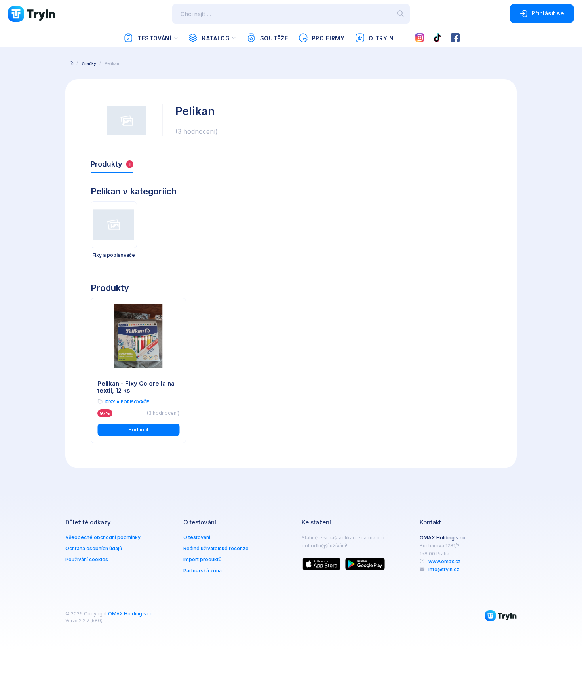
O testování (196, 537)
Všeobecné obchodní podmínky (103, 537)
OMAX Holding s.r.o (130, 614)
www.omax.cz (444, 561)
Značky (89, 63)
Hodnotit (138, 430)
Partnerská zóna (202, 571)
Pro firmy (328, 38)
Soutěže (274, 38)
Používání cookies (86, 559)
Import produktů (202, 559)
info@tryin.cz (443, 569)
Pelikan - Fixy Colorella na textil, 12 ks (136, 387)
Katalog (216, 38)
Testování (154, 38)
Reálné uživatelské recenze (216, 548)
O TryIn (381, 38)
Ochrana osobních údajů (93, 548)
